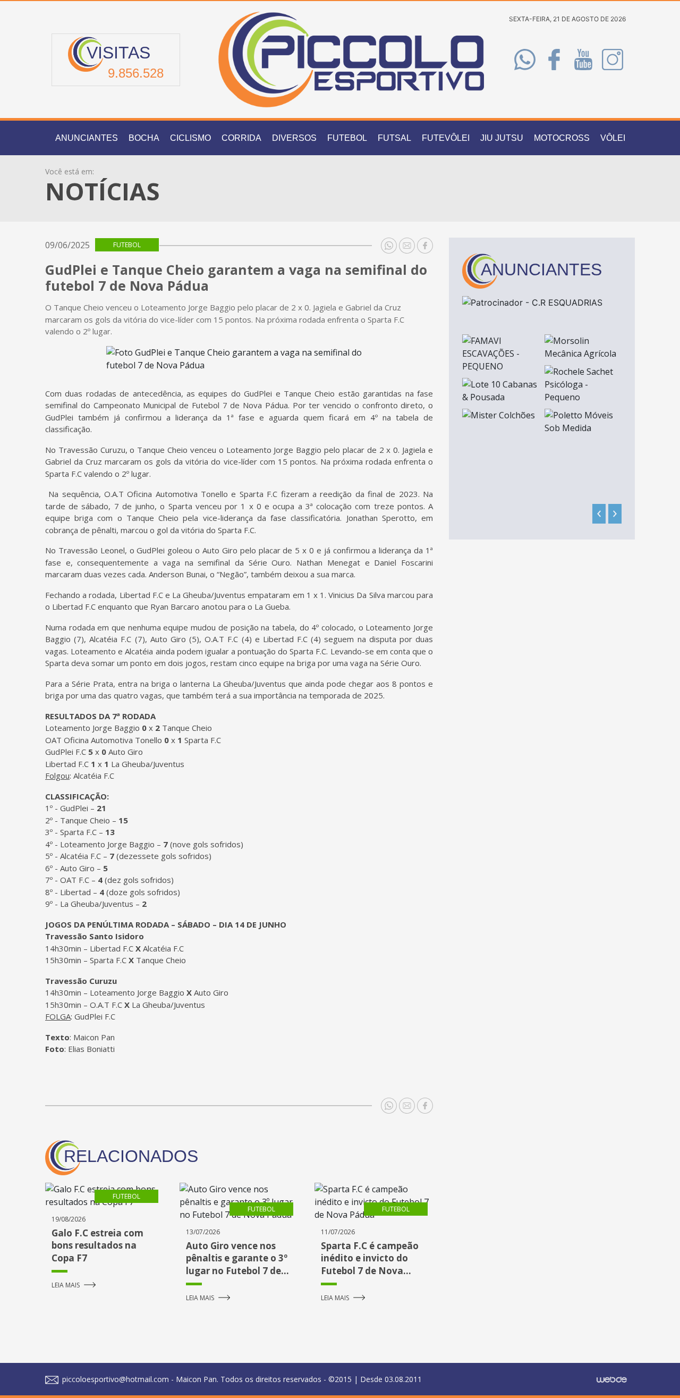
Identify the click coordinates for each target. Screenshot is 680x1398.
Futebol (347, 137)
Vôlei (612, 137)
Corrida (241, 137)
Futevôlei (446, 137)
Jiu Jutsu (501, 137)
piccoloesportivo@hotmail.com (114, 1379)
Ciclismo (190, 137)
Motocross (562, 137)
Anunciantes (86, 137)
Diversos (294, 137)
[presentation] (599, 514)
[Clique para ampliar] (239, 359)
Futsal (394, 137)
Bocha (144, 137)
